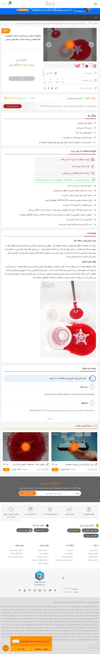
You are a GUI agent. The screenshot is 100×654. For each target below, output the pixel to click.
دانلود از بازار (72, 530)
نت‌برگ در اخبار (93, 560)
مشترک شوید (28, 493)
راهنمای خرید (43, 553)
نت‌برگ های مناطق (17, 553)
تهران (95, 17)
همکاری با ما (69, 553)
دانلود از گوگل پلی (88, 530)
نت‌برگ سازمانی (43, 550)
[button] (48, 44)
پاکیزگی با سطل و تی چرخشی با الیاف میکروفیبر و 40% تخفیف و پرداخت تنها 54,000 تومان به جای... (22, 37)
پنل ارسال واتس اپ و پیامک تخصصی (79, 464)
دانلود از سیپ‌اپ (23, 530)
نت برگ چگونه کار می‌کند (40, 560)
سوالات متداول (43, 563)
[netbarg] (93, 646)
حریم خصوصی (93, 556)
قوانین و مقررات (93, 553)
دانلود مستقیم (39, 530)
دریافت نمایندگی (67, 556)
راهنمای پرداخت (43, 556)
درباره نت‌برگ (93, 550)
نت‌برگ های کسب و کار (15, 556)
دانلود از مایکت (89, 536)
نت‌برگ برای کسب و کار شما (64, 560)
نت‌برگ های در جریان (16, 550)
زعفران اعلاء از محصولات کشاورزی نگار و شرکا (28, 464)
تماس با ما (69, 550)
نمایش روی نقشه (12, 106)
